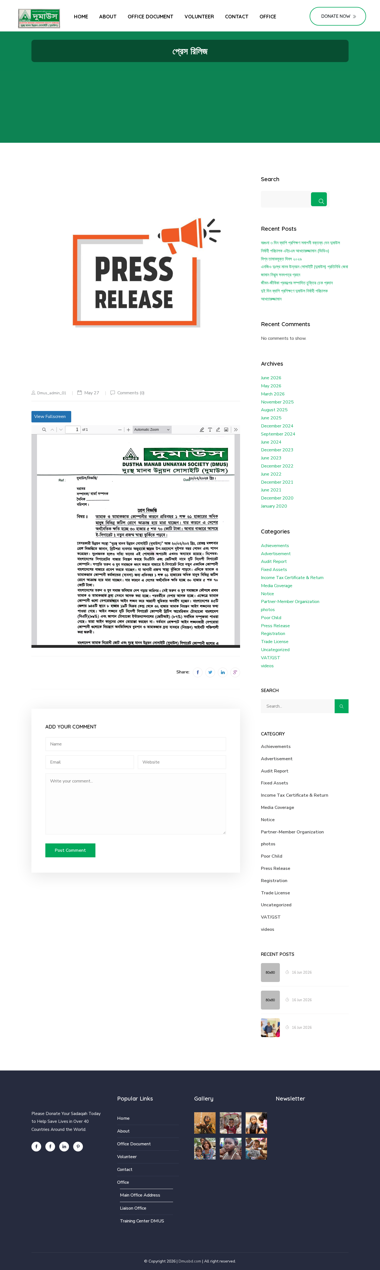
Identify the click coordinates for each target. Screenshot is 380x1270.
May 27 (91, 393)
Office (268, 16)
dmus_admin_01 (51, 393)
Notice (267, 594)
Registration (273, 634)
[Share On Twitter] (210, 672)
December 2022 (277, 466)
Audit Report (274, 561)
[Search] (319, 199)
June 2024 (271, 442)
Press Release (275, 626)
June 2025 (271, 418)
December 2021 (277, 482)
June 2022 (271, 474)
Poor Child (271, 618)
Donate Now (335, 16)
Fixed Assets (274, 570)
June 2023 (271, 458)
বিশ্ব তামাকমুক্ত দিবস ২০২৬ (281, 259)
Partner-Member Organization (290, 602)
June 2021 (271, 490)
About (108, 16)
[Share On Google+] (235, 672)
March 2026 (273, 394)
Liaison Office (133, 1208)
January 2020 (274, 506)
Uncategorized (275, 650)
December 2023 (277, 450)
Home (81, 16)
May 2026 (271, 386)
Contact (236, 16)
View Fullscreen (50, 417)
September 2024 (278, 434)
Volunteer (199, 16)
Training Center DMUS (142, 1221)
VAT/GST (270, 658)
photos (268, 610)
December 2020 (277, 498)
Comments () (131, 393)
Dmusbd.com (190, 1261)
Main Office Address (140, 1195)
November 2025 (277, 402)
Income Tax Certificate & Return (292, 578)
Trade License (274, 642)
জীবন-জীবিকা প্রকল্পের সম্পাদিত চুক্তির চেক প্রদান (297, 283)
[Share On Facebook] (198, 672)
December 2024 (277, 426)
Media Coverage (276, 586)
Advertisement (276, 554)
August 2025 (274, 410)
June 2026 (271, 378)
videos (267, 666)
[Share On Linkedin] (223, 672)
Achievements (275, 546)
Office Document (150, 16)
